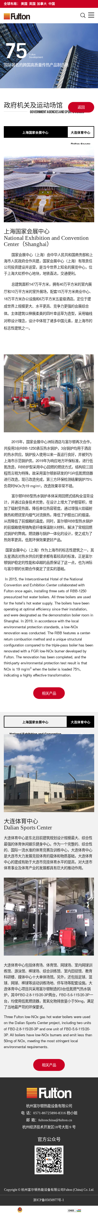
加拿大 (42, 3)
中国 (51, 3)
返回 (81, 107)
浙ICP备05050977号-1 (48, 1200)
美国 (24, 3)
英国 (32, 3)
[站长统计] (74, 1210)
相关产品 (49, 693)
